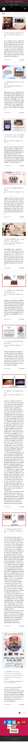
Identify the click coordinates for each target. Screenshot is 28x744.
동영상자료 (6, 87)
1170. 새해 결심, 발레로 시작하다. (13, 529)
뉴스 (5, 346)
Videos (5, 142)
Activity (21, 681)
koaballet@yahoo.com (19, 1)
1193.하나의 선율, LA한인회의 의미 (14, 33)
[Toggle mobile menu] (25, 8)
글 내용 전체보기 (7, 59)
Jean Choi (7, 34)
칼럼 (5, 36)
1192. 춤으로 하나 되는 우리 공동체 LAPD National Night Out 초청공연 (14, 137)
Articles (21, 34)
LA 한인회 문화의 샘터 (8, 244)
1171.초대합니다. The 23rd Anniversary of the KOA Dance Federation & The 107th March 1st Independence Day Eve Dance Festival (14, 675)
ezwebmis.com (16, 739)
